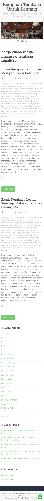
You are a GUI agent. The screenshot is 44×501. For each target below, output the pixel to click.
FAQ (3, 346)
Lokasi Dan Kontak (9, 400)
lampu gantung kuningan (31, 104)
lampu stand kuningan (15, 108)
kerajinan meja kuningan (8, 99)
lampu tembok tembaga (20, 111)
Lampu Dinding (7, 375)
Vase (3, 412)
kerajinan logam (7, 475)
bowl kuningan (14, 89)
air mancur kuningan (7, 86)
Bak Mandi (5, 338)
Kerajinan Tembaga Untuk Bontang (22, 6)
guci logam (26, 91)
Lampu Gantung (7, 379)
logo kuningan (32, 111)
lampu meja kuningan (22, 106)
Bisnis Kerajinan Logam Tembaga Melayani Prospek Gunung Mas (21, 203)
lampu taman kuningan (30, 108)
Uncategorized (23, 78)
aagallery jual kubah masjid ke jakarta (30, 84)
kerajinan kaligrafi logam (32, 96)
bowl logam (23, 89)
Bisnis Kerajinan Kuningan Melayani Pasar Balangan (21, 71)
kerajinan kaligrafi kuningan (15, 96)
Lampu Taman (7, 391)
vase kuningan (26, 113)
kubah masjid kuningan (15, 101)
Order (3, 404)
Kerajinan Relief (7, 367)
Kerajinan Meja (7, 358)
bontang (7, 78)
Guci (3, 350)
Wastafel (5, 416)
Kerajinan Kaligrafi (8, 354)
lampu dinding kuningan (15, 104)
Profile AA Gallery (8, 408)
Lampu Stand (6, 387)
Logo (3, 396)
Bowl (3, 342)
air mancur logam (20, 86)
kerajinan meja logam (23, 99)
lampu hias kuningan (7, 106)
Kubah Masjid (6, 371)
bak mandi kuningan (33, 86)
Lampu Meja (6, 383)
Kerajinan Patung (8, 362)
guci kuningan (17, 91)
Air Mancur (5, 333)
